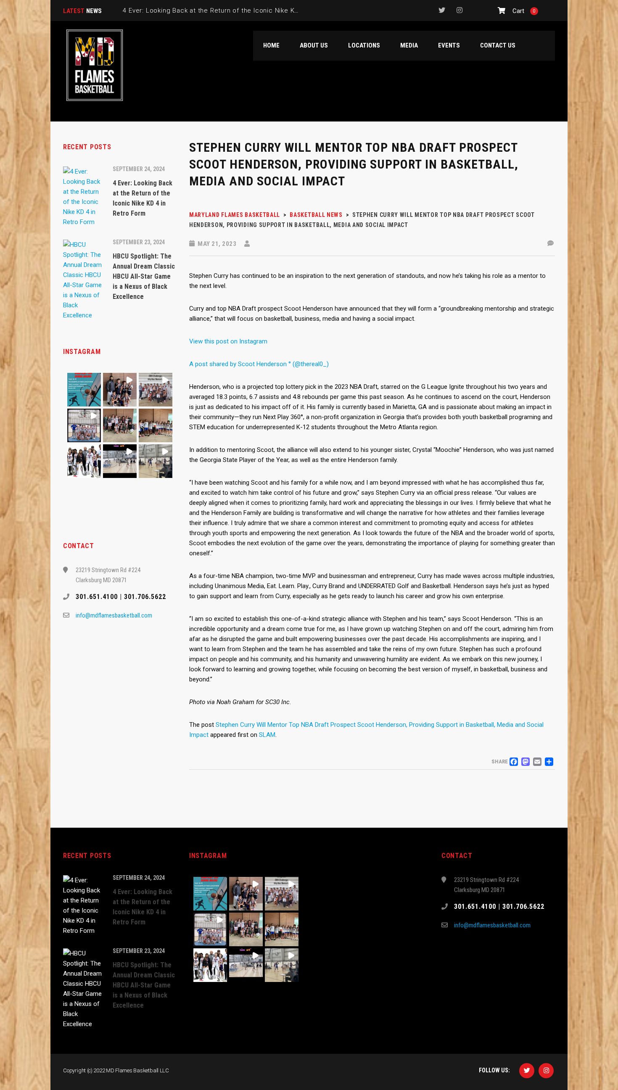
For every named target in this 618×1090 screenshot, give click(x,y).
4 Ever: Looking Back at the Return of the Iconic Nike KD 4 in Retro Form (236, 10)
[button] (84, 389)
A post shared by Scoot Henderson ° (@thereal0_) (259, 364)
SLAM (267, 735)
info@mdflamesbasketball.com (114, 615)
